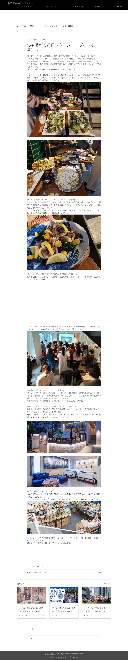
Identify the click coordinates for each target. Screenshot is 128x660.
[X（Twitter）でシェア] (33, 566)
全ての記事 (21, 26)
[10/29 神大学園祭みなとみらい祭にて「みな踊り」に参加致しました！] (96, 595)
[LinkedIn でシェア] (38, 566)
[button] (108, 26)
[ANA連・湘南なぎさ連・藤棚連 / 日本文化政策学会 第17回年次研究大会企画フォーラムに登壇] (31, 595)
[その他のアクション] (100, 39)
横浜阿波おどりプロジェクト (22, 3)
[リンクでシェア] (43, 566)
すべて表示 (107, 583)
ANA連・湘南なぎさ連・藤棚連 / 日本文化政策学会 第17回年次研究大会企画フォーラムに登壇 (31, 610)
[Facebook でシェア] (28, 566)
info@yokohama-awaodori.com (70, 654)
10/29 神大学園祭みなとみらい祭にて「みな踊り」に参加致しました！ (96, 610)
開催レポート (35, 26)
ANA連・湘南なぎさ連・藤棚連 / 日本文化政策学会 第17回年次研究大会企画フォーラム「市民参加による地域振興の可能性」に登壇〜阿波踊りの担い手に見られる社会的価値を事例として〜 (64, 610)
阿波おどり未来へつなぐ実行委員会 (59, 26)
